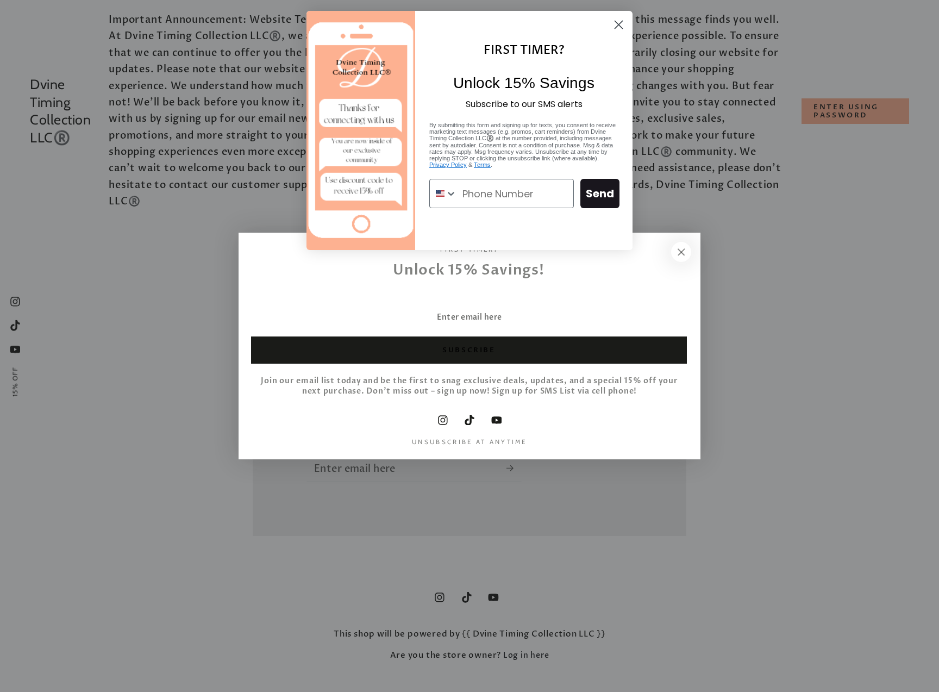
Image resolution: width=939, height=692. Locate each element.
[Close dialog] (618, 24)
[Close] (681, 252)
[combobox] (443, 193)
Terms (482, 164)
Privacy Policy (448, 164)
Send (600, 193)
